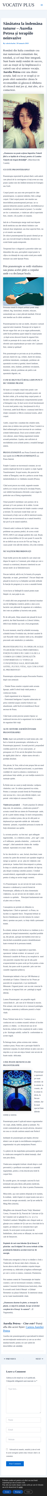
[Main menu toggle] (41, 5)
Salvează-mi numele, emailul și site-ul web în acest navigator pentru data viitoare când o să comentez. (23, 1453)
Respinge (18, 1492)
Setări (28, 1492)
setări (21, 1487)
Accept (7, 1492)
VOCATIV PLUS (18, 4)
